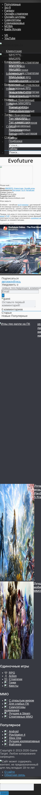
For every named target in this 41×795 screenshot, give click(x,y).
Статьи (9, 137)
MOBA (8, 26)
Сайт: (2, 198)
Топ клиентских (19, 122)
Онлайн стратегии (16, 13)
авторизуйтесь (11, 281)
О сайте (9, 771)
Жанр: (2, 188)
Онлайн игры (29, 188)
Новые (8, 99)
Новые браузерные (21, 100)
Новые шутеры (19, 107)
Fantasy (9, 10)
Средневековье (14, 23)
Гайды (13, 148)
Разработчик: (6, 196)
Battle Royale (12, 29)
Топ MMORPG (18, 118)
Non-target (16, 190)
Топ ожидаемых (19, 129)
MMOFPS (14, 58)
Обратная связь (14, 774)
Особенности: (6, 190)
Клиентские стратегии (24, 62)
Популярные (12, 4)
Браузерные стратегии (24, 92)
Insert (4, 793)
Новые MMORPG (20, 103)
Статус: (3, 192)
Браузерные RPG (20, 88)
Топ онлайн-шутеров (23, 133)
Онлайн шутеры (14, 16)
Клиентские (14, 51)
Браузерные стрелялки (24, 85)
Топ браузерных (20, 115)
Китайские (30, 190)
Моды (13, 145)
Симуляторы (12, 19)
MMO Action (17, 77)
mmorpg (25, 205)
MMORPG (15, 65)
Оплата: (3, 194)
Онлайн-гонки (18, 80)
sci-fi (19, 205)
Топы (7, 114)
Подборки (15, 141)
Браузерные (12, 84)
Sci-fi (7, 7)
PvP (8, 216)
